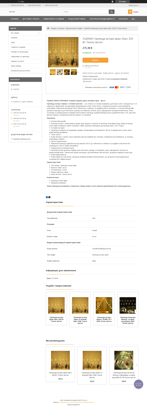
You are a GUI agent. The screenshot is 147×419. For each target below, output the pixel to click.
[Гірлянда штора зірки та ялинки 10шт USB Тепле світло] (80, 303)
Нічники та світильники (19, 52)
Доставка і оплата (31, 19)
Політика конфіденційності (102, 19)
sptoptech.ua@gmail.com (21, 139)
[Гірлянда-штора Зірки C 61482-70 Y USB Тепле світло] (104, 303)
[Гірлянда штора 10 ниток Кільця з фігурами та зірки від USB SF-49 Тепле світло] (124, 358)
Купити (95, 60)
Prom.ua (84, 400)
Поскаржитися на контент (67, 402)
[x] (49, 197)
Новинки (14, 38)
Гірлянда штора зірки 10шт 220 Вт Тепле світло (56, 319)
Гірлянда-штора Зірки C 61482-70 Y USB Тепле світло (104, 319)
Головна (14, 19)
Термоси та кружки (18, 47)
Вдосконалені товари (74, 28)
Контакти (123, 19)
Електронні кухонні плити (20, 71)
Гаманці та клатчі (17, 61)
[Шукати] (111, 12)
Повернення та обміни (53, 19)
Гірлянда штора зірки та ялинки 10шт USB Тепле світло (80, 320)
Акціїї (13, 42)
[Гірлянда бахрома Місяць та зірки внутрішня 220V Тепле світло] (127, 303)
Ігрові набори (16, 66)
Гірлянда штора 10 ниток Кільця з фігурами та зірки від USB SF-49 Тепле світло (124, 375)
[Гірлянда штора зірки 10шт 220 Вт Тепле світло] (56, 303)
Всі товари (15, 33)
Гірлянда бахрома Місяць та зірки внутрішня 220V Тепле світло (128, 320)
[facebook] (47, 197)
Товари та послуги (57, 28)
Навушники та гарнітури (20, 56)
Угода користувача (76, 19)
